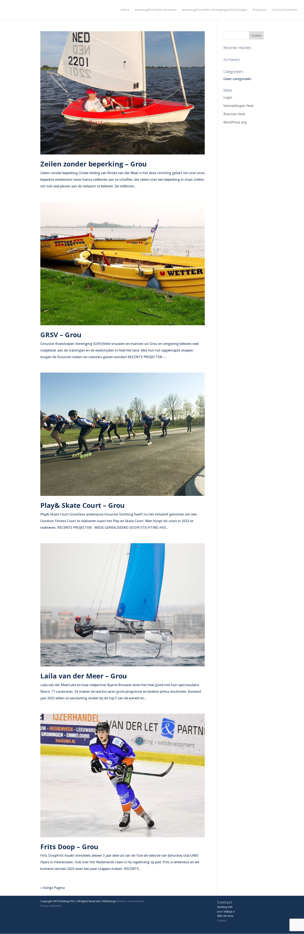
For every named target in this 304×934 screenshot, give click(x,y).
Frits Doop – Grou (69, 846)
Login (227, 97)
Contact (221, 920)
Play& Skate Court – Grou (82, 505)
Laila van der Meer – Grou (83, 675)
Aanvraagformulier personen (156, 10)
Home (125, 10)
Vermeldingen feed (238, 105)
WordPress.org (235, 122)
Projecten (259, 10)
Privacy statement (50, 906)
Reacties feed (234, 114)
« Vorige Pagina (52, 887)
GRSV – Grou (60, 334)
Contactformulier (284, 10)
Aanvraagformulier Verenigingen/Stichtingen (214, 10)
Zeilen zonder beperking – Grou (93, 164)
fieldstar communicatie (130, 901)
